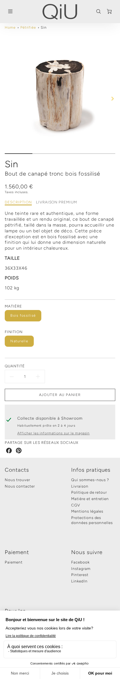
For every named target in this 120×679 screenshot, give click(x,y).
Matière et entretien (90, 498)
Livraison (79, 486)
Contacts (17, 470)
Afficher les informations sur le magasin (53, 433)
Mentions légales (87, 511)
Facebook (80, 562)
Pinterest (79, 574)
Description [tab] (18, 202)
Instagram (80, 568)
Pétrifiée (28, 27)
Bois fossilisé (23, 315)
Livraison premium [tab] (56, 202)
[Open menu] (10, 11)
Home (10, 27)
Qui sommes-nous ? (90, 480)
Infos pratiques (91, 470)
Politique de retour (89, 492)
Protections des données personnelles (92, 520)
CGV (75, 505)
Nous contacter (20, 486)
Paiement (17, 552)
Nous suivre (86, 552)
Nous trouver (17, 480)
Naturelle (19, 341)
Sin (44, 27)
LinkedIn (79, 581)
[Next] (112, 98)
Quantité (15, 366)
